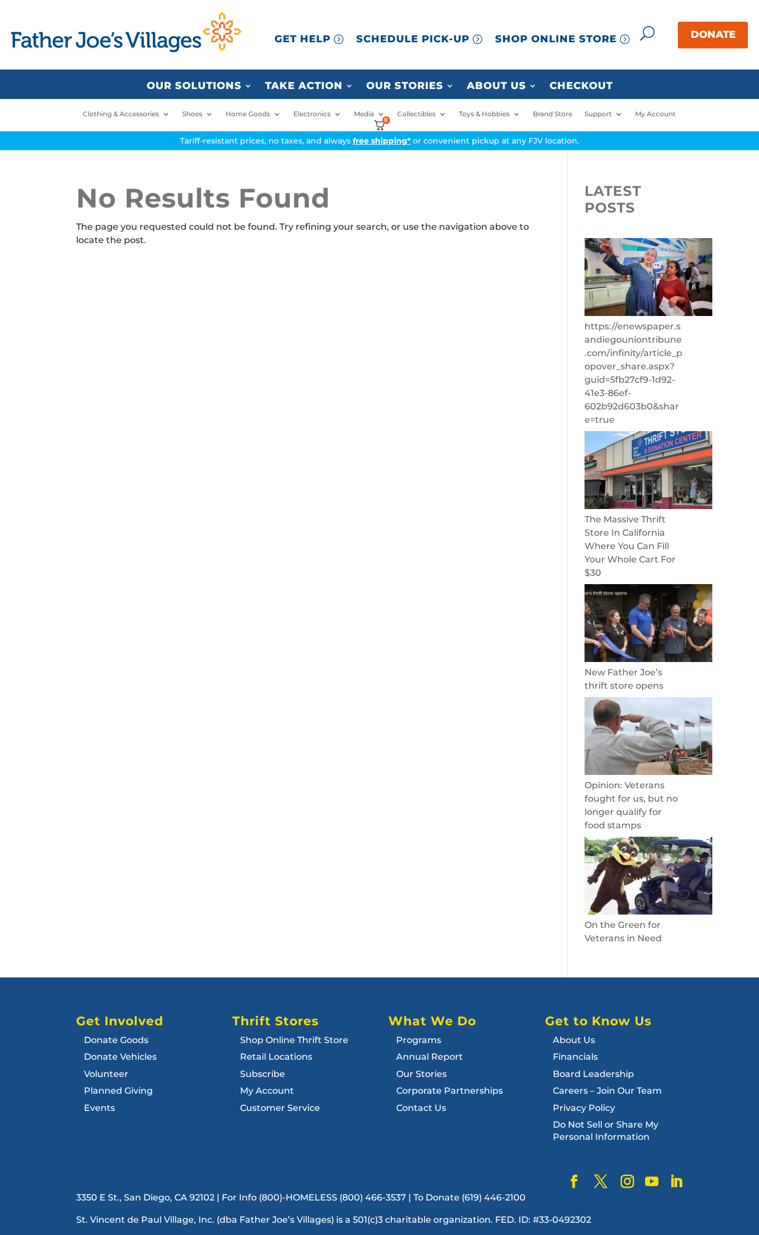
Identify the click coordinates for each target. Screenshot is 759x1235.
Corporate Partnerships (449, 1090)
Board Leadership (593, 1074)
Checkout (581, 86)
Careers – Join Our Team (607, 1090)
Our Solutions (194, 86)
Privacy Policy (584, 1108)
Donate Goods (116, 1040)
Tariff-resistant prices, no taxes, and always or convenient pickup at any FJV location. (379, 141)
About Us (496, 86)
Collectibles (416, 114)
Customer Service (280, 1108)
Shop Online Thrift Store (294, 1040)
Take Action (304, 86)
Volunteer (106, 1074)
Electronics (312, 114)
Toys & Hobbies (484, 114)
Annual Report (429, 1056)
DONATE (713, 34)
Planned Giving (118, 1090)
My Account (655, 114)
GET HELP (302, 39)
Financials (575, 1056)
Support (598, 114)
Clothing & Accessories (121, 114)
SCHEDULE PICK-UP (413, 39)
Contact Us (421, 1108)
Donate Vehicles (120, 1056)
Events (99, 1108)
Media (364, 114)
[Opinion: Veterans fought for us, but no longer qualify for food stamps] (648, 738)
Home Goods (248, 114)
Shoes (192, 114)
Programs (418, 1040)
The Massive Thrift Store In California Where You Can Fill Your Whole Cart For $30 (630, 546)
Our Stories (404, 86)
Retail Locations (276, 1056)
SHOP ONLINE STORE (556, 39)
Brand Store (552, 114)
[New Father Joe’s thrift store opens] (648, 625)
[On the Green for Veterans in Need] (648, 877)
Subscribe (262, 1074)
